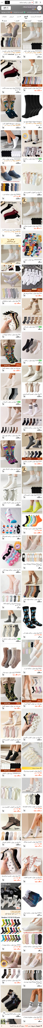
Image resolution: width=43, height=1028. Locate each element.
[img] (32, 87)
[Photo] (40, 12)
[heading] (24, 7)
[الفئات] (36, 2)
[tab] (36, 16)
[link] (39, 8)
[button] (40, 2)
